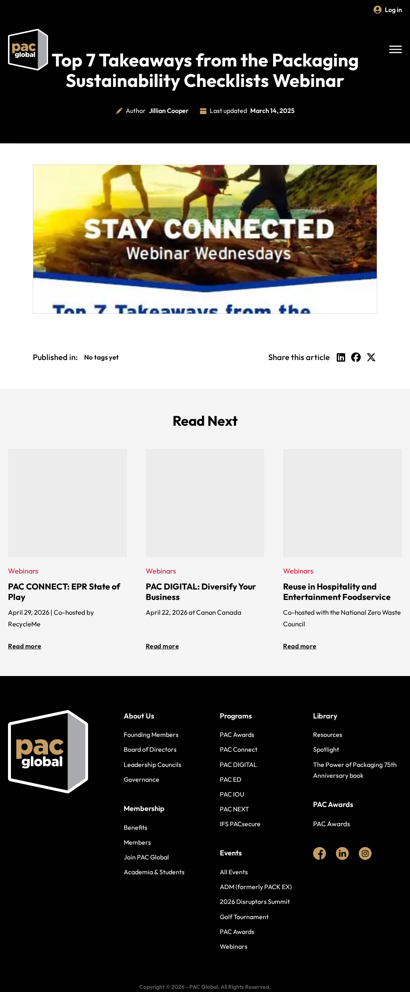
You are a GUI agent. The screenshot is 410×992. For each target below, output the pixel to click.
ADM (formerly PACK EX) (256, 887)
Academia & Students (154, 872)
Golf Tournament (244, 917)
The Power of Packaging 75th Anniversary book (355, 770)
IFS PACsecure (240, 824)
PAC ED (230, 779)
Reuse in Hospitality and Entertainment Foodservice (337, 591)
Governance (141, 779)
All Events (234, 872)
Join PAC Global (146, 857)
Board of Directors (150, 749)
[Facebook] (356, 357)
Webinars (233, 946)
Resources (327, 734)
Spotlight (326, 749)
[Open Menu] (395, 49)
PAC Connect (238, 749)
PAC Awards (237, 734)
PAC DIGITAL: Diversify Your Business (201, 591)
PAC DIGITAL (238, 765)
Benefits (135, 827)
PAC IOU (232, 794)
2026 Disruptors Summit (255, 901)
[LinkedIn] (341, 357)
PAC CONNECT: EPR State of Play (64, 591)
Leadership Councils (152, 765)
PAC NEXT (234, 809)
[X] (371, 357)
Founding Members (151, 734)
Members (137, 842)
